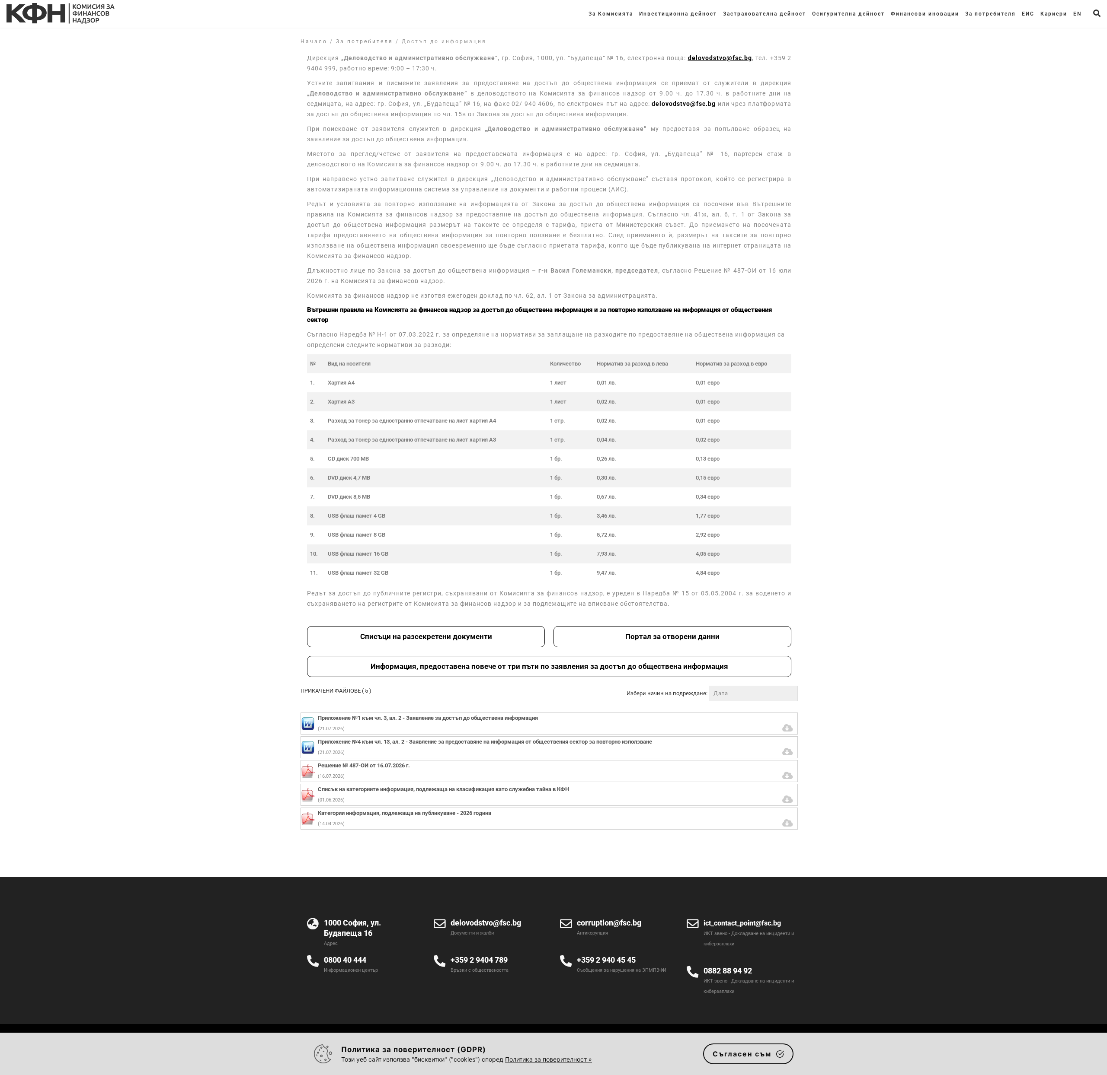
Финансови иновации (925, 14)
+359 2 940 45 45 (606, 959)
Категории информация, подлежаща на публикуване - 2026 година (404, 813)
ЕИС (1028, 14)
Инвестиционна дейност (678, 14)
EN (1077, 14)
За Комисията (611, 14)
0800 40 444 (345, 959)
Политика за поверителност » (548, 1059)
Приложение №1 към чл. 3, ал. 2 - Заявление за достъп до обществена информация (428, 718)
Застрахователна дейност (764, 14)
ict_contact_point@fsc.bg (742, 923)
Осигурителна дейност (848, 14)
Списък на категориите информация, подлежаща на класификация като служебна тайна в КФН (443, 789)
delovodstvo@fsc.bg (684, 103)
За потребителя (990, 14)
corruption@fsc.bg (609, 922)
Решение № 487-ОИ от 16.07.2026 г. (364, 765)
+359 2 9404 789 (479, 959)
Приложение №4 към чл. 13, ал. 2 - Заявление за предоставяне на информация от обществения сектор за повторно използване (485, 741)
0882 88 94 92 (728, 970)
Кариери (1053, 14)
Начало (314, 41)
